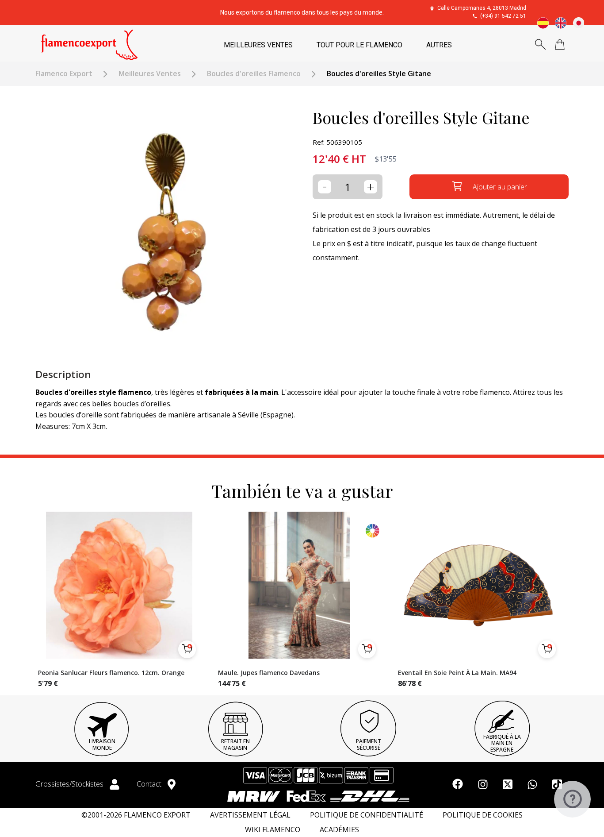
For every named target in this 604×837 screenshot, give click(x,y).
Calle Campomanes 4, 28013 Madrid (481, 8)
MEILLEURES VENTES (258, 45)
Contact (150, 784)
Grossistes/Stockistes (70, 784)
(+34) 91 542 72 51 (503, 16)
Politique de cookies (483, 815)
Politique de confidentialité (366, 815)
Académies (339, 829)
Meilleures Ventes (150, 73)
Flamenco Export (63, 73)
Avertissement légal (250, 815)
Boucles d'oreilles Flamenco (254, 73)
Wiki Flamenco (272, 829)
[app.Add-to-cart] (187, 649)
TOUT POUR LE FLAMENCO (359, 45)
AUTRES (439, 45)
